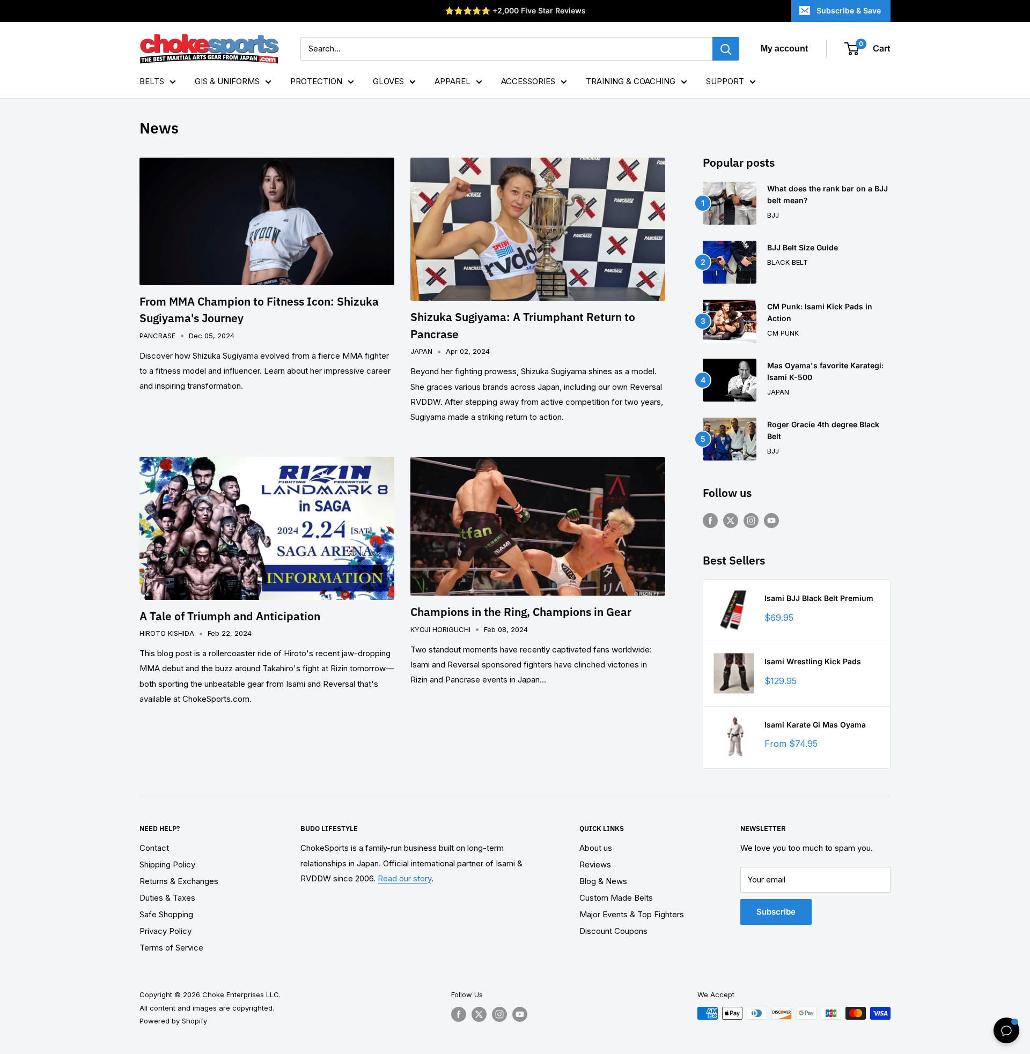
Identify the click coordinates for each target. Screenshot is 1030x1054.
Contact (154, 848)
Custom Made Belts (616, 898)
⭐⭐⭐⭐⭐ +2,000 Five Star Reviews (515, 10)
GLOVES (388, 81)
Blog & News (603, 881)
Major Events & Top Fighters (631, 914)
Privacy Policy (165, 931)
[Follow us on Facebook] (710, 520)
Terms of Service (171, 947)
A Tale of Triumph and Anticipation (229, 616)
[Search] (725, 49)
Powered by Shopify (173, 1020)
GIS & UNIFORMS (227, 81)
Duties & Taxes (167, 898)
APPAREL (452, 81)
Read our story (404, 878)
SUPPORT (725, 81)
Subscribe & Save (848, 10)
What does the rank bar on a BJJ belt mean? (827, 194)
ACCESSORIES (528, 81)
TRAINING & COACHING (630, 81)
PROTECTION (316, 81)
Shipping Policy (167, 864)
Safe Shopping (166, 914)
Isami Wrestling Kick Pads (812, 661)
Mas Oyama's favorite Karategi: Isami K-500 (825, 371)
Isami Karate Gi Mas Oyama (815, 724)
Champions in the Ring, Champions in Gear (520, 611)
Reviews (595, 864)
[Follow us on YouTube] (771, 520)
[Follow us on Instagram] (751, 520)
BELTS (151, 81)
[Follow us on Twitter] (730, 520)
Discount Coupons (613, 931)
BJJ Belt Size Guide (802, 247)
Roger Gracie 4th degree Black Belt (823, 430)
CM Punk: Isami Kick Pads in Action (819, 312)
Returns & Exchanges (178, 881)
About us (595, 848)
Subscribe (776, 912)
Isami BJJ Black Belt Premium (818, 598)
